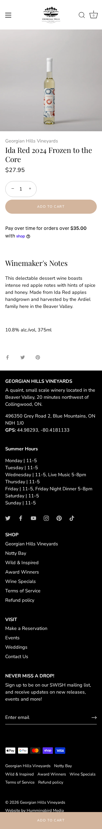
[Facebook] (20, 518)
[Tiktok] (72, 518)
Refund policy (19, 600)
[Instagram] (46, 518)
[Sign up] (94, 717)
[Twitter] (7, 518)
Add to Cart (51, 820)
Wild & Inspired (22, 562)
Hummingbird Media (45, 810)
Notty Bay (15, 553)
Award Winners (22, 572)
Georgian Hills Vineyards (31, 141)
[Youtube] (33, 518)
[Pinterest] (59, 518)
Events (12, 638)
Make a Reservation (26, 628)
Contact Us (16, 656)
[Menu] (8, 15)
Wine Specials (20, 581)
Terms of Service (23, 591)
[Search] (82, 16)
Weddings (16, 647)
